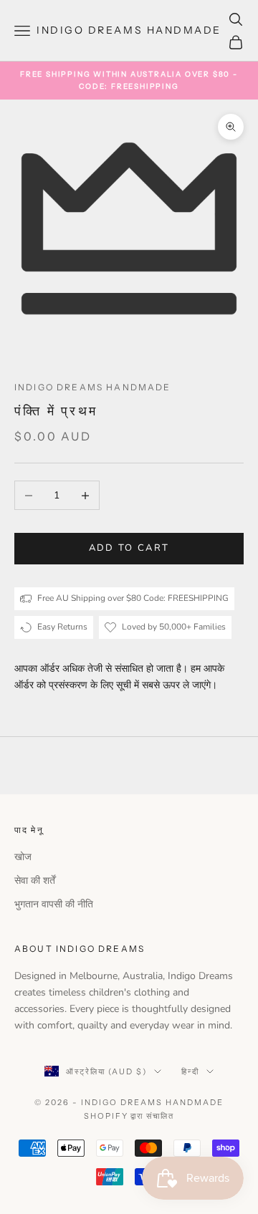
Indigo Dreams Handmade (92, 387)
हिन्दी (190, 1071)
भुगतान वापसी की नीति (53, 904)
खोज (23, 857)
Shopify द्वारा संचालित (129, 1116)
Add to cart (129, 547)
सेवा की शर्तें (34, 880)
